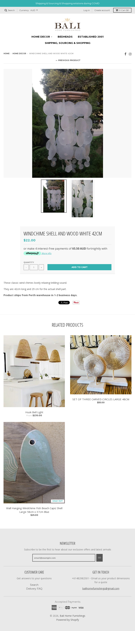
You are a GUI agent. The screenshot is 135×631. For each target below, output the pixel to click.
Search (34, 584)
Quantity (29, 262)
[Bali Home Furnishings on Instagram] (130, 53)
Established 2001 (91, 36)
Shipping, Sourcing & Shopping (67, 43)
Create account (102, 10)
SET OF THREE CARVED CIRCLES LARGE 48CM (100, 399)
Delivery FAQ (34, 588)
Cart (124, 10)
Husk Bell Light (34, 412)
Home (6, 53)
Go (99, 557)
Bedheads (65, 36)
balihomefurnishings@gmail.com (100, 588)
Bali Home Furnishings (72, 615)
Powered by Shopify (67, 619)
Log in (86, 10)
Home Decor (40, 36)
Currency (24, 10)
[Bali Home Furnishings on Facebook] (125, 53)
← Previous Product (68, 60)
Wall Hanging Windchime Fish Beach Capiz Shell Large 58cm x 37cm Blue (34, 510)
